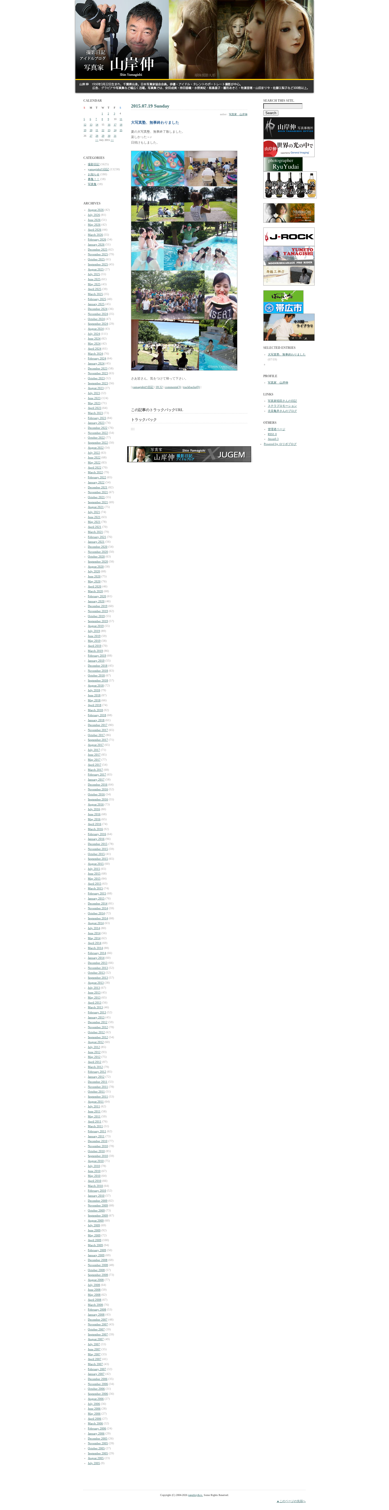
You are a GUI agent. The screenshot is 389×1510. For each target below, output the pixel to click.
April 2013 (94, 1002)
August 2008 (96, 1279)
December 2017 (97, 725)
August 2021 (96, 507)
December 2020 (97, 546)
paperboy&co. (195, 1495)
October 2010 (96, 1151)
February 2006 (97, 1428)
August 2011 (96, 1101)
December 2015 (97, 843)
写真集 (92, 184)
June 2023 (94, 398)
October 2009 (96, 1210)
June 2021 (94, 517)
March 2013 (95, 1007)
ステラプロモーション (282, 405)
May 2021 (94, 521)
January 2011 (96, 1136)
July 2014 (94, 928)
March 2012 (95, 1066)
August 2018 (96, 685)
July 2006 (94, 1403)
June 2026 (94, 219)
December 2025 (97, 249)
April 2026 (94, 229)
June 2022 (94, 457)
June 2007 (94, 1349)
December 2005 (97, 1438)
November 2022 (98, 432)
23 (109, 130)
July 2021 (94, 512)
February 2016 (97, 834)
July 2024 (94, 333)
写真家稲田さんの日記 (282, 400)
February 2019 (97, 655)
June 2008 (94, 1289)
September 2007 (98, 1334)
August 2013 (96, 982)
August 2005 (96, 1458)
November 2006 (98, 1384)
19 (85, 130)
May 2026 (94, 224)
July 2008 (94, 1284)
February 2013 (97, 1012)
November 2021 (98, 492)
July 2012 (94, 1047)
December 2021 (97, 487)
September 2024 (98, 323)
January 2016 (96, 838)
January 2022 (96, 482)
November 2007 (98, 1324)
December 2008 (97, 1260)
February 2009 (97, 1250)
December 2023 (97, 368)
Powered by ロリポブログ (280, 444)
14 (97, 124)
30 (109, 135)
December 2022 (97, 427)
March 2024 (95, 353)
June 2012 (94, 1052)
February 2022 (97, 477)
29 (103, 135)
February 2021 (97, 536)
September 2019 (98, 621)
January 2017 (96, 779)
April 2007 (94, 1359)
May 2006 (94, 1413)
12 (85, 124)
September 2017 (98, 739)
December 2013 (97, 962)
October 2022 (96, 437)
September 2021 (98, 502)
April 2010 (94, 1180)
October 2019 (96, 616)
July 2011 (94, 1106)
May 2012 (94, 1056)
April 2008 (94, 1299)
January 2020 (96, 601)
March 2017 (95, 769)
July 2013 (94, 987)
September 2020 (98, 561)
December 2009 (97, 1200)
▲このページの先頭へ (291, 1501)
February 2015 (97, 893)
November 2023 (98, 373)
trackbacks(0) (191, 387)
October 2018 (96, 675)
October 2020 (96, 556)
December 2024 (97, 308)
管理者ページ (276, 429)
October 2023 (96, 378)
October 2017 (96, 735)
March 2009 (95, 1245)
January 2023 (96, 422)
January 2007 (96, 1373)
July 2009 (94, 1225)
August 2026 (96, 209)
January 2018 (96, 720)
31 (115, 135)
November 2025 (98, 254)
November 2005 (98, 1443)
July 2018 (94, 690)
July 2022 (94, 452)
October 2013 (96, 972)
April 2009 (94, 1240)
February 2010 (97, 1190)
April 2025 (94, 289)
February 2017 (97, 774)
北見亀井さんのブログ (282, 410)
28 (97, 135)
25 (121, 130)
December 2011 (97, 1081)
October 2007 (96, 1329)
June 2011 (94, 1111)
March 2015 (95, 888)
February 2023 (97, 418)
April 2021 (94, 526)
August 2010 (96, 1160)
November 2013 (98, 967)
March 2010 (95, 1185)
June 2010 (94, 1171)
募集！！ (93, 179)
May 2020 (94, 581)
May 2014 (94, 938)
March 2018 (95, 710)
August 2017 (96, 744)
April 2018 (94, 705)
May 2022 (94, 462)
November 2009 (98, 1205)
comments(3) (173, 387)
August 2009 (96, 1220)
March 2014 (95, 948)
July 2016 (94, 809)
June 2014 (94, 933)
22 (103, 130)
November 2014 (98, 908)
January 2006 (96, 1433)
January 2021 (96, 541)
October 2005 (96, 1448)
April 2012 (94, 1061)
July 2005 (94, 1463)
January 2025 (96, 304)
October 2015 (96, 854)
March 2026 (95, 234)
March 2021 (95, 531)
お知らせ (93, 174)
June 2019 (94, 636)
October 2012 (96, 1032)
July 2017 (94, 749)
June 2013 (94, 992)
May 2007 (94, 1354)
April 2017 (94, 764)
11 (121, 119)
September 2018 (98, 680)
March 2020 (95, 591)
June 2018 (94, 695)
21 (97, 130)
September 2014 (98, 918)
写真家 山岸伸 (238, 114)
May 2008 (94, 1294)
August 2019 (96, 625)
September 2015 (98, 858)
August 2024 (96, 328)
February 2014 (97, 953)
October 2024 (96, 318)
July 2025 (94, 274)
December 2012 (97, 1022)
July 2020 (94, 571)
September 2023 (98, 383)
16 (109, 124)
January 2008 (96, 1314)
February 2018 (97, 715)
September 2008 (98, 1274)
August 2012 (96, 1042)
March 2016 (95, 829)
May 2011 (94, 1116)
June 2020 (94, 576)
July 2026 (94, 214)
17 (115, 124)
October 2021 (96, 497)
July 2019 (94, 630)
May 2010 (94, 1175)
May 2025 (94, 284)
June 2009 (94, 1230)
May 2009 (94, 1235)
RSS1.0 (272, 434)
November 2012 (98, 1027)
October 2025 (96, 259)
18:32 (159, 387)
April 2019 (94, 645)
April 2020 (94, 586)
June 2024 (94, 338)
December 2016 (97, 784)
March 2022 (95, 472)
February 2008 (97, 1309)
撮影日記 (93, 164)
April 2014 (94, 943)
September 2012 (98, 1037)
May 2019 (94, 640)
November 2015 (98, 848)
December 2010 (97, 1141)
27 (91, 135)
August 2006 (96, 1398)
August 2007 (96, 1339)
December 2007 (97, 1319)
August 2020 (96, 566)
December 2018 (97, 665)
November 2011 (98, 1086)
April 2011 (94, 1121)
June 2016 (94, 814)
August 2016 (96, 804)
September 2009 (98, 1215)
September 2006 (98, 1393)
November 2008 (98, 1265)
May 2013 (94, 997)
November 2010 (98, 1146)
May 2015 (94, 878)
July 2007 (94, 1344)
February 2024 (97, 358)
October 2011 (96, 1091)
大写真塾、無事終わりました (287, 354)
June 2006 (94, 1408)
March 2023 (95, 413)
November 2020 (98, 551)
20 (91, 130)
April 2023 (94, 407)
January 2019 (96, 660)
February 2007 (97, 1369)
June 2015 (94, 873)
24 (115, 130)
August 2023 (96, 388)
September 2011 (98, 1096)
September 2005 (98, 1453)
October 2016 (96, 794)
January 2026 (96, 244)
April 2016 (94, 824)
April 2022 (94, 467)
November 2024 (98, 313)
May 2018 (94, 700)
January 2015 (96, 898)
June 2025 (94, 279)
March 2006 (95, 1423)
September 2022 (98, 442)
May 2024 (94, 343)
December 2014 (97, 903)
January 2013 (96, 1017)
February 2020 (97, 596)
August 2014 (96, 923)
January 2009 (96, 1255)
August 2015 (96, 863)
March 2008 (95, 1304)
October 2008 (96, 1270)
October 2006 (96, 1388)
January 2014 (96, 957)
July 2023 (94, 393)
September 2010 (98, 1155)
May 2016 (94, 819)
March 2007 (95, 1364)
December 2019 (97, 606)
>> (112, 140)
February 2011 (97, 1131)
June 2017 (94, 754)
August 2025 (96, 269)
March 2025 (95, 294)
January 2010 (96, 1195)
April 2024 (94, 348)
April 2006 (94, 1418)
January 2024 (96, 363)
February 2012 (97, 1071)
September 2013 (98, 977)
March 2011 (95, 1126)
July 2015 (94, 868)
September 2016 (98, 799)
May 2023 (94, 403)
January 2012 (96, 1076)
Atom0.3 (273, 438)
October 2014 (96, 913)
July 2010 (94, 1166)
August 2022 (96, 447)
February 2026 (97, 239)
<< (96, 140)
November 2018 (98, 670)
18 (121, 124)
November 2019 (98, 611)
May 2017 (94, 759)
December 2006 (97, 1378)
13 (91, 124)
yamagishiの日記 (98, 169)
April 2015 (94, 883)
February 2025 (97, 299)
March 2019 (95, 650)
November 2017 (98, 730)
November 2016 (98, 789)
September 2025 (98, 264)
